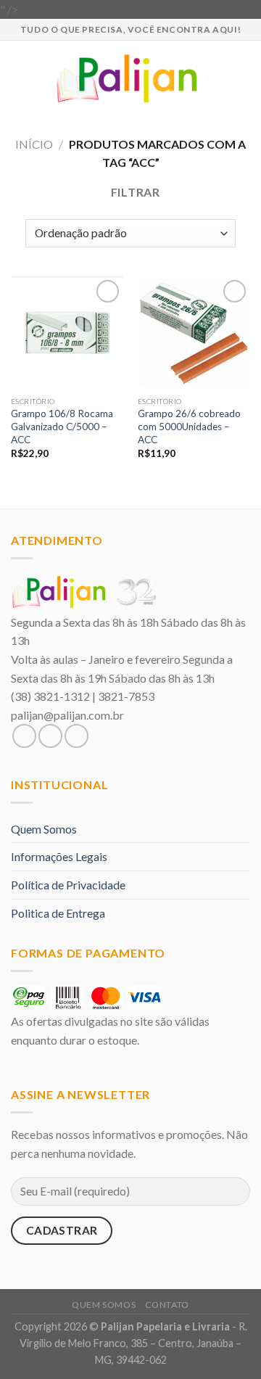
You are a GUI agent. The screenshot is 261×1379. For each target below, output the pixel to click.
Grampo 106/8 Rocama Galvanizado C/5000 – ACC (62, 426)
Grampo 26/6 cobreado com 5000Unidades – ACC (189, 426)
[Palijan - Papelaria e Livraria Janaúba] (131, 78)
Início (34, 144)
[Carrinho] (243, 78)
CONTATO (167, 1304)
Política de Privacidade (68, 885)
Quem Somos (44, 829)
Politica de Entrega (58, 913)
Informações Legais (59, 856)
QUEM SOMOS (104, 1304)
